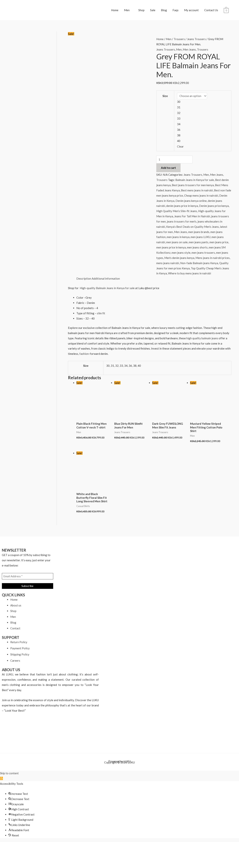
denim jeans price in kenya (182, 205)
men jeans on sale (177, 242)
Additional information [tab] (106, 278)
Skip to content (9, 773)
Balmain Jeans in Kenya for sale (194, 179)
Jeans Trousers (196, 39)
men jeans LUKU (200, 237)
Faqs (176, 10)
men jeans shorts (197, 247)
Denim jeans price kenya (214, 205)
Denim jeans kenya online (191, 200)
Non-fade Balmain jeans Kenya (199, 263)
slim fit (100, 313)
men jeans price (218, 242)
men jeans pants (198, 242)
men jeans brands (198, 232)
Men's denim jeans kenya (179, 257)
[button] (1, 778)
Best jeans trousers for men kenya (193, 185)
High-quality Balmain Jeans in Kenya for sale (107, 288)
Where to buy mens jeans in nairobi (189, 273)
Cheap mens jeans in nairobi (201, 195)
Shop (141, 10)
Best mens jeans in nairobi (197, 190)
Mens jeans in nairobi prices (212, 257)
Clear (180, 146)
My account (191, 10)
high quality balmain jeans (202, 338)
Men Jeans (189, 49)
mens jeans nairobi (167, 263)
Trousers (179, 39)
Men (127, 10)
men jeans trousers (203, 252)
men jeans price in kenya (171, 247)
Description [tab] (83, 278)
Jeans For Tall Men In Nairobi (192, 216)
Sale (152, 10)
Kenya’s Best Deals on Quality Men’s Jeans (192, 226)
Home (114, 10)
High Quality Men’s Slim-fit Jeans (176, 211)
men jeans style (181, 252)
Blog (164, 10)
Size (165, 96)
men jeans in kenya (178, 237)
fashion (84, 353)
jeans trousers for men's (181, 221)
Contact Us (211, 10)
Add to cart (168, 167)
